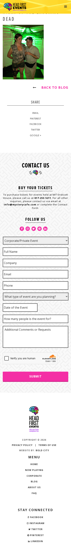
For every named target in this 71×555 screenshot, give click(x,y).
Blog (34, 481)
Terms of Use (47, 445)
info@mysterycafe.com (20, 204)
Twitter (35, 129)
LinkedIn (36, 541)
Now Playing (34, 470)
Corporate (34, 475)
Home (34, 464)
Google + (35, 135)
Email (35, 113)
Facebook (36, 124)
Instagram (36, 523)
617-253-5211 (42, 198)
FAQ (34, 493)
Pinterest (35, 118)
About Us (34, 487)
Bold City (42, 450)
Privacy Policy (22, 445)
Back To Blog (53, 87)
